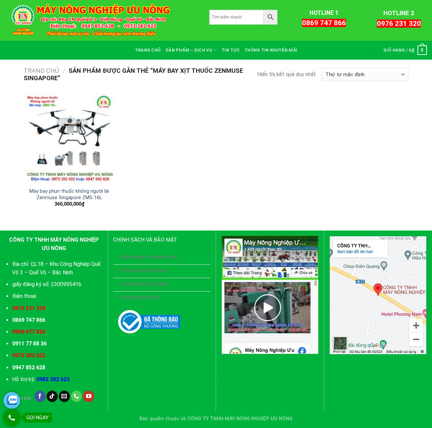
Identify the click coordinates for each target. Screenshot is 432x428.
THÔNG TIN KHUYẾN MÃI (270, 50)
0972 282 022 (28, 355)
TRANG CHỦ (148, 50)
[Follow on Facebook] (40, 396)
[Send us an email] (64, 396)
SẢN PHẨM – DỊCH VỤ (188, 50)
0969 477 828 (28, 332)
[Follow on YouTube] (88, 396)
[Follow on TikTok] (52, 396)
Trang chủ (41, 70)
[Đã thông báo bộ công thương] (149, 322)
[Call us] (76, 396)
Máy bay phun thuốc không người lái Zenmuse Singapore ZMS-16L (69, 194)
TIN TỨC (230, 50)
